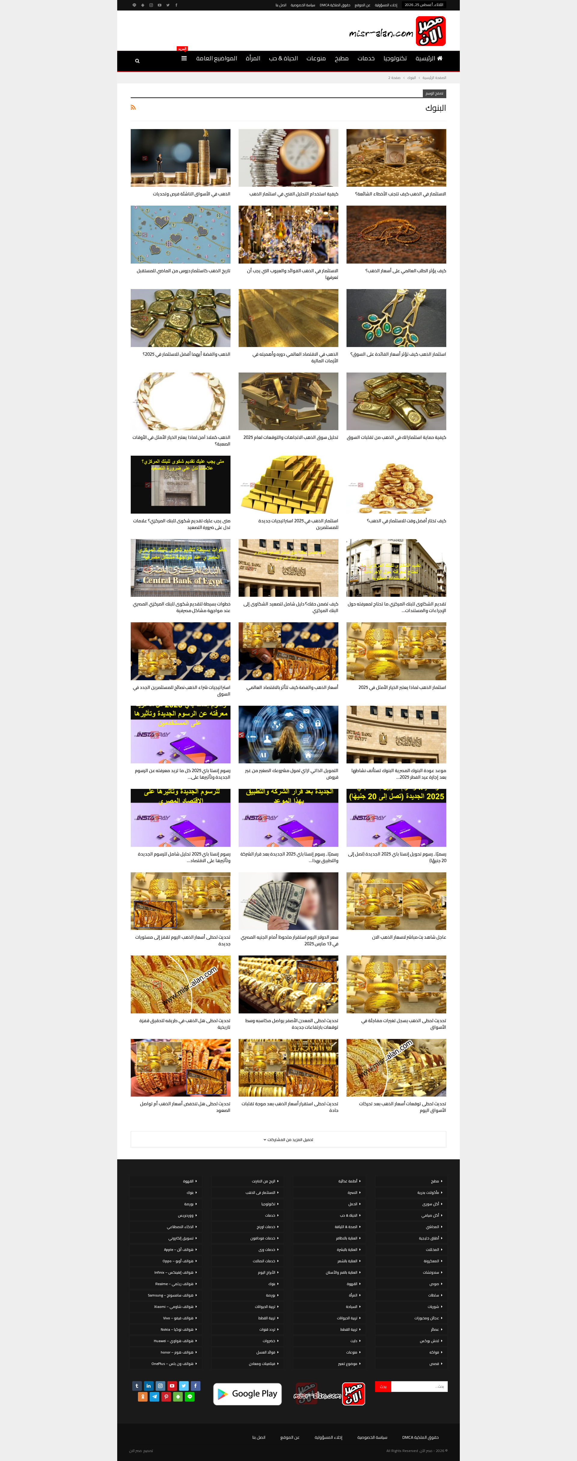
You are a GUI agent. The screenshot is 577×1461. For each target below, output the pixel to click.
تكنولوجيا (395, 58)
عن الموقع (363, 5)
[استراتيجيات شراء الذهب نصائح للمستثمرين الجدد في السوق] (180, 651)
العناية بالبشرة (347, 1249)
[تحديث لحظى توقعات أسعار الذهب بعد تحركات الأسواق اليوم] (396, 1068)
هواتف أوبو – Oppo (178, 1260)
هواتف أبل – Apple (179, 1249)
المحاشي (432, 1226)
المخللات (432, 1249)
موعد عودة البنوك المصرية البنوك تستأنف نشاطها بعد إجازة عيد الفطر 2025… (398, 773)
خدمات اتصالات (264, 1260)
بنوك (271, 1283)
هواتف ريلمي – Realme (174, 1283)
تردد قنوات (267, 1329)
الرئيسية (425, 58)
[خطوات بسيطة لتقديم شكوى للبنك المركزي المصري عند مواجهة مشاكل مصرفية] (180, 568)
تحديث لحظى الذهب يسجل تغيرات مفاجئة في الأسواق (403, 1023)
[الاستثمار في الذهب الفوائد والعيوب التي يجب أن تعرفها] (288, 235)
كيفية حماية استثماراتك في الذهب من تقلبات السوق (396, 437)
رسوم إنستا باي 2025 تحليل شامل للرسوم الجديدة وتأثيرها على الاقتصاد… (184, 857)
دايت (353, 1340)
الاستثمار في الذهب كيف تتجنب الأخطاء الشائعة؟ (400, 193)
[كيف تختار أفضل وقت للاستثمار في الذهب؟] (396, 485)
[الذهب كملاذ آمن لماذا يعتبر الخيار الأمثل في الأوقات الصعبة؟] (180, 401)
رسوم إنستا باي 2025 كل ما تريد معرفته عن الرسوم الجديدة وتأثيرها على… (182, 773)
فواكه (434, 1352)
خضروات (269, 1340)
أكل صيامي (430, 1215)
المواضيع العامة (216, 58)
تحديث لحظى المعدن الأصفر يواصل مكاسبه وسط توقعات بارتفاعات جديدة (291, 1023)
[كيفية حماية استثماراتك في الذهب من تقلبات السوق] (396, 401)
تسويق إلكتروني (181, 1238)
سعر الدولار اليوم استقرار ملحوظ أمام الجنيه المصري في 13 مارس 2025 (289, 940)
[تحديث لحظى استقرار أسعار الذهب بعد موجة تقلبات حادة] (288, 1068)
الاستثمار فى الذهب (260, 1192)
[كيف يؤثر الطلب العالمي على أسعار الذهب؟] (396, 235)
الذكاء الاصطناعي (180, 1226)
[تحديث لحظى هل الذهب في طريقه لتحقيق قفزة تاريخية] (180, 984)
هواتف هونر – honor (177, 1352)
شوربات (433, 1306)
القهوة (352, 1283)
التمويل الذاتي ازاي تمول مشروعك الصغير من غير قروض (291, 773)
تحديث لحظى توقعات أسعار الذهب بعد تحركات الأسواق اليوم (402, 1107)
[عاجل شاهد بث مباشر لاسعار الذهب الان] (396, 901)
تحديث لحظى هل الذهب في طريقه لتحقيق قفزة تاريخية (184, 1023)
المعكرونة (431, 1260)
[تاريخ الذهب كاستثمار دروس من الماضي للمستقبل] (180, 235)
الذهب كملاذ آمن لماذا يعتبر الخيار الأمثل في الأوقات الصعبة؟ (181, 440)
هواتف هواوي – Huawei (174, 1340)
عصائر (435, 1329)
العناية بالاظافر (346, 1238)
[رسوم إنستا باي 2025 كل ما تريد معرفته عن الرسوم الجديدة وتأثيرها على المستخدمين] (180, 735)
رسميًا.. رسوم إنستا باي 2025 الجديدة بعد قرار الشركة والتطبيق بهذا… (289, 857)
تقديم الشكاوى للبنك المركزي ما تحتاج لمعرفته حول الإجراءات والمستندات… (397, 607)
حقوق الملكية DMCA (335, 5)
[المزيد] (184, 58)
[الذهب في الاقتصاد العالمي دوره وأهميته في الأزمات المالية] (288, 318)
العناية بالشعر (347, 1260)
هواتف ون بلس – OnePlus (172, 1363)
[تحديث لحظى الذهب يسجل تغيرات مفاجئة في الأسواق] (396, 984)
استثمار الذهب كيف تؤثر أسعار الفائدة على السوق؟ (398, 354)
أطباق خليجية (429, 1238)
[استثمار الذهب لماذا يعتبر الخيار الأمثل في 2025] (396, 651)
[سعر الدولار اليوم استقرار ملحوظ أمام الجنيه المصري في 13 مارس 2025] (288, 901)
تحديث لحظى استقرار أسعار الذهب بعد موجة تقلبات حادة (290, 1107)
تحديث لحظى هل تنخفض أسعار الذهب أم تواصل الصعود (185, 1107)
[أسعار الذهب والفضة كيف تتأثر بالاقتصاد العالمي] (288, 651)
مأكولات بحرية (428, 1192)
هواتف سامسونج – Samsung (171, 1295)
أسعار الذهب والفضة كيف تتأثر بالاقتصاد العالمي (292, 687)
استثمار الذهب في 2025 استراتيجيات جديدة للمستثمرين (298, 524)
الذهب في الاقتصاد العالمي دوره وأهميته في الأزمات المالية (295, 357)
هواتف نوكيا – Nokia (177, 1329)
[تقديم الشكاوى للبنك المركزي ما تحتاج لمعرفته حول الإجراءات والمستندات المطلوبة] (396, 568)
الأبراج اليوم (266, 1272)
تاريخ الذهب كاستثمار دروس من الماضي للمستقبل (183, 270)
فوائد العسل (265, 1352)
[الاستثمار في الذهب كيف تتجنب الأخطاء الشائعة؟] (396, 158)
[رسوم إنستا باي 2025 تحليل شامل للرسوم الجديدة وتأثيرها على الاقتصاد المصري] (180, 818)
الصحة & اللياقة (346, 1226)
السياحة (351, 1306)
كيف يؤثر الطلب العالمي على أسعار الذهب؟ (405, 270)
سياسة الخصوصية (303, 5)
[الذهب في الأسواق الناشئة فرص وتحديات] (180, 158)
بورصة (270, 1295)
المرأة (253, 58)
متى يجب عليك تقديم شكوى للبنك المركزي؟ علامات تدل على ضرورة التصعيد (181, 524)
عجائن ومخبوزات (426, 1318)
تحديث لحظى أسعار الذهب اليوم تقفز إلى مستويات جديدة (182, 940)
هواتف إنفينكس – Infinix (174, 1272)
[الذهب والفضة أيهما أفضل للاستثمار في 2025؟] (180, 318)
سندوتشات (431, 1272)
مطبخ (342, 58)
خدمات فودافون (262, 1238)
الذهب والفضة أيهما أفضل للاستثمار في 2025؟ (186, 354)
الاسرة (352, 1192)
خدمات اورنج (266, 1226)
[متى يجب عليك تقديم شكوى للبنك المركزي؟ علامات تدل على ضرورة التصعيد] (180, 485)
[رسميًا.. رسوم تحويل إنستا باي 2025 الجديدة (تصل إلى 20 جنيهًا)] (396, 818)
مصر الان (135, 1450)
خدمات (366, 58)
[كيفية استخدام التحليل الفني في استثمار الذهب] (288, 158)
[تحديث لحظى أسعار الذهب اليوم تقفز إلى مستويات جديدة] (180, 901)
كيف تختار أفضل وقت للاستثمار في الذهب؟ (406, 520)
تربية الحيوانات (347, 1318)
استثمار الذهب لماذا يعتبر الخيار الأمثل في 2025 (402, 687)
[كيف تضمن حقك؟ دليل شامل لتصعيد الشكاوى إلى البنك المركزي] (288, 568)
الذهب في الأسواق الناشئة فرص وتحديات (191, 193)
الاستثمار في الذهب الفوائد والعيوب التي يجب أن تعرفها (292, 274)
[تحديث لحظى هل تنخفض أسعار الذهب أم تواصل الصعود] (180, 1068)
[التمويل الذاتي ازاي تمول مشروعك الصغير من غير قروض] (288, 735)
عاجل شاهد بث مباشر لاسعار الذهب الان (409, 937)
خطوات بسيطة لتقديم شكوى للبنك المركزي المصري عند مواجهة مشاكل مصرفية (181, 607)
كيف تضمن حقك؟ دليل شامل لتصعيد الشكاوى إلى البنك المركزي (290, 607)
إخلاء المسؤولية (386, 5)
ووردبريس (186, 1215)
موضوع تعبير (347, 1363)
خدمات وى (266, 1249)
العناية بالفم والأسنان (341, 1272)
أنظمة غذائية (347, 1181)
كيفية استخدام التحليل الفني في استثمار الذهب (293, 193)
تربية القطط (348, 1329)
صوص (434, 1283)
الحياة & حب (283, 58)
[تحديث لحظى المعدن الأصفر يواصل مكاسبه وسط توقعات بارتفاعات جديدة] (288, 984)
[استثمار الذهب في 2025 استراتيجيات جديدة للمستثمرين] (288, 485)
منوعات (316, 58)
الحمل (352, 1203)
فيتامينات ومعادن (262, 1363)
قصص (434, 1363)
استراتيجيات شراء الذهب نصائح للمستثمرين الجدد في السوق (181, 690)
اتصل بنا (281, 5)
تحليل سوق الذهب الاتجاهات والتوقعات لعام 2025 (290, 437)
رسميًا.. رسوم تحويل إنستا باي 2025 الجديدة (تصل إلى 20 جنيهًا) (397, 857)
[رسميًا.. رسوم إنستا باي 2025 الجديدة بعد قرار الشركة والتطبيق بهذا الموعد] (288, 818)
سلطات (433, 1295)
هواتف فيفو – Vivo (178, 1318)
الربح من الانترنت (263, 1181)
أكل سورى (430, 1203)
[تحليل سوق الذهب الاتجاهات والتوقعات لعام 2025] (288, 401)
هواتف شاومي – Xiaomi (174, 1306)
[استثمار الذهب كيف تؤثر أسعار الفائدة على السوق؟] (396, 318)
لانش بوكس (429, 1340)
